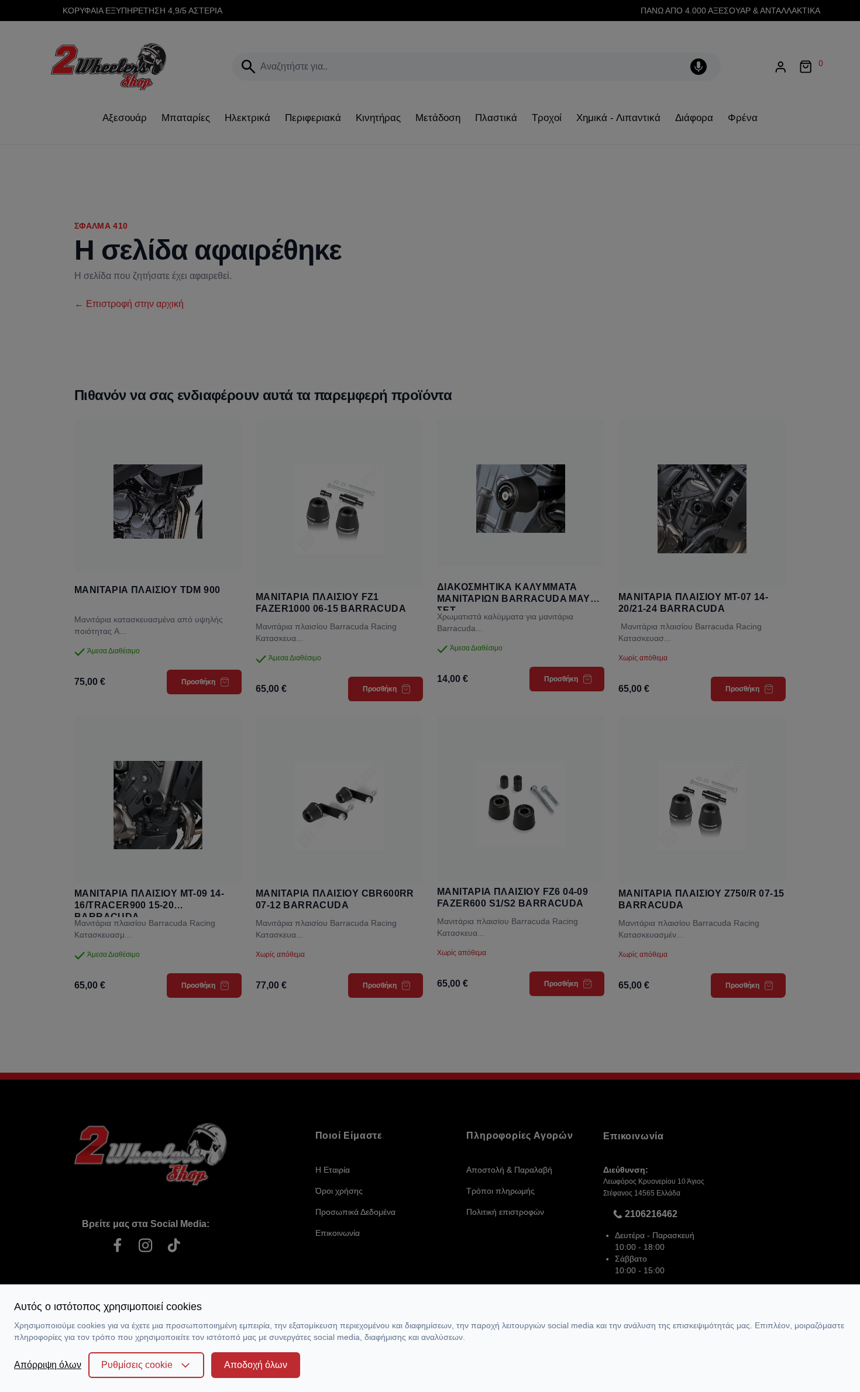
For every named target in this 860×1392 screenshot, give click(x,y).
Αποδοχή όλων (255, 1365)
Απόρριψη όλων (47, 1365)
